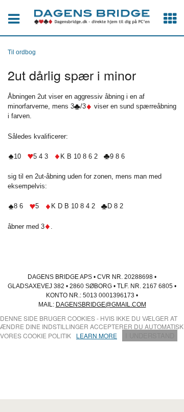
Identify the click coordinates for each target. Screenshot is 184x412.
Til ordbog (22, 52)
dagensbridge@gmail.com (101, 304)
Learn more (96, 335)
